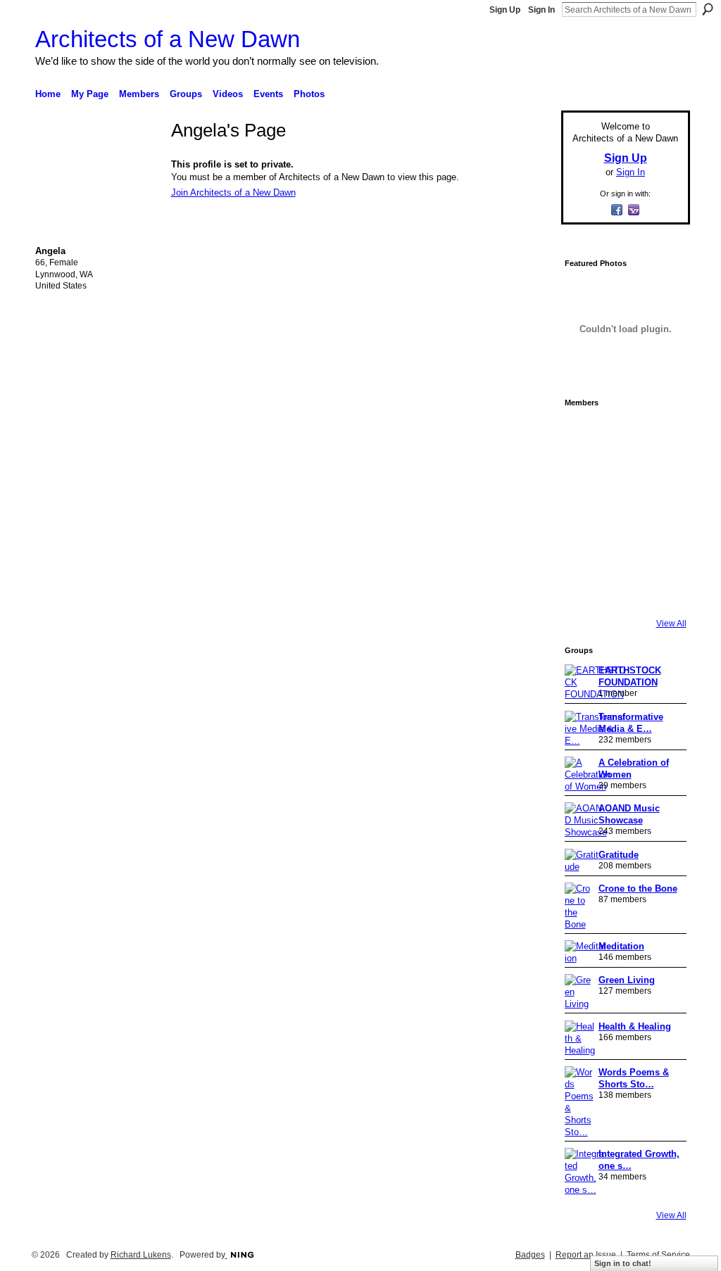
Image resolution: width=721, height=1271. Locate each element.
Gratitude (618, 854)
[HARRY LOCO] (584, 473)
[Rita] (584, 512)
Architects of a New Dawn (167, 39)
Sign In (541, 10)
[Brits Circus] (663, 512)
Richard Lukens (141, 1255)
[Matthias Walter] (663, 433)
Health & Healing (634, 1026)
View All (671, 623)
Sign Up (504, 10)
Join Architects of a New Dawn (233, 192)
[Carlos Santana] (663, 552)
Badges (530, 1255)
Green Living (626, 980)
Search (707, 9)
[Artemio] (624, 591)
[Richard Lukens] (624, 433)
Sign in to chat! (622, 1263)
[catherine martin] (624, 512)
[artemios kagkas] (624, 473)
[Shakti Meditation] (663, 473)
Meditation (621, 946)
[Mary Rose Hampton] (584, 552)
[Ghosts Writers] (624, 552)
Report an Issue (586, 1255)
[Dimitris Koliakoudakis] (663, 591)
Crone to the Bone (637, 888)
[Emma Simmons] (584, 591)
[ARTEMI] (584, 433)
